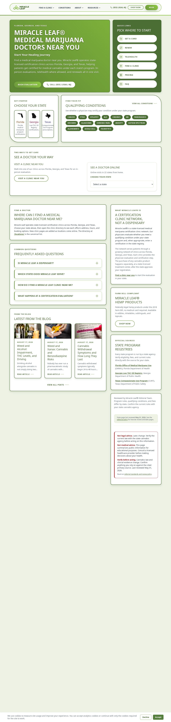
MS (127, 117)
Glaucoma (86, 123)
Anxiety (119, 123)
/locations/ (19, 234)
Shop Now (136, 7)
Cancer (71, 117)
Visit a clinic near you (31, 178)
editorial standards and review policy (138, 474)
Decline (145, 717)
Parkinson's (140, 117)
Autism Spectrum (136, 123)
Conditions (65, 8)
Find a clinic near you (125, 275)
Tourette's (106, 129)
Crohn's (116, 117)
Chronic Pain (103, 123)
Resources (93, 8)
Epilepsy (94, 117)
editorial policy (122, 419)
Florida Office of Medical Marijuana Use (133, 365)
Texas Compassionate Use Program (131, 380)
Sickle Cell (90, 129)
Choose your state (100, 177)
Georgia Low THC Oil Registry (128, 373)
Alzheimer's (73, 129)
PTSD (82, 117)
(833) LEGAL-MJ (119, 7)
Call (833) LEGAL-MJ (60, 84)
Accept (158, 717)
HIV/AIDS (72, 123)
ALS (105, 117)
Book (151, 7)
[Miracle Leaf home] (21, 7)
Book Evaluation (27, 84)
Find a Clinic (45, 8)
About (78, 8)
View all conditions (142, 103)
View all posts (55, 384)
